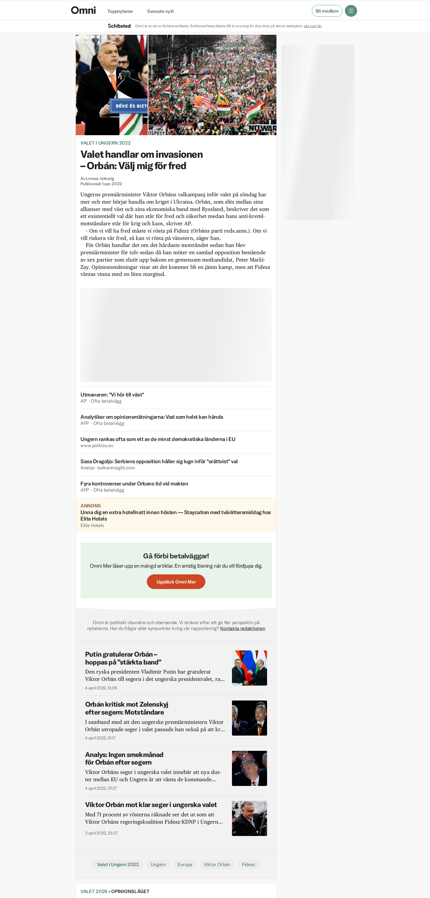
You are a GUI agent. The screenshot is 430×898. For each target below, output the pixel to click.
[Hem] (83, 10)
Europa (185, 864)
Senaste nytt (160, 11)
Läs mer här (313, 26)
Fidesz (248, 864)
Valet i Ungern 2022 (105, 143)
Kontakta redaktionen (242, 628)
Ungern (158, 864)
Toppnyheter (120, 11)
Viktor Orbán (217, 864)
